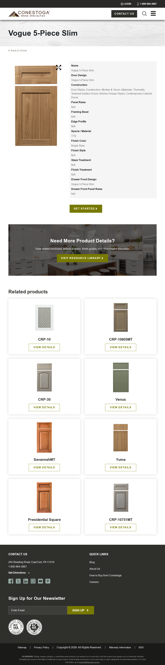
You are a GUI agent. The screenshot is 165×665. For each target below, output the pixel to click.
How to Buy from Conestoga (105, 575)
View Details (44, 347)
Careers (94, 582)
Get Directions (17, 573)
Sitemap (22, 647)
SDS (141, 647)
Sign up (78, 610)
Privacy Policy (41, 647)
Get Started (84, 208)
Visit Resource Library (81, 258)
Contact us (124, 14)
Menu (153, 13)
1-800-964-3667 (17, 566)
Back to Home (19, 50)
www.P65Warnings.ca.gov (89, 662)
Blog (92, 562)
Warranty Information (120, 647)
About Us (94, 569)
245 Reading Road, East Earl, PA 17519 (31, 562)
